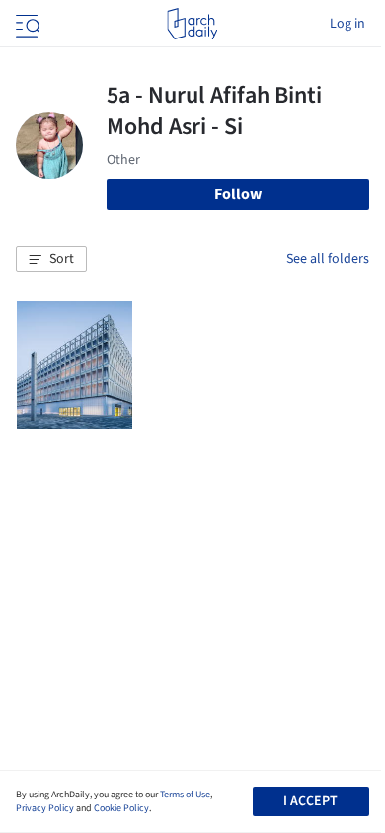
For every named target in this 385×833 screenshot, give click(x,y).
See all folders (327, 258)
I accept (310, 801)
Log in (347, 24)
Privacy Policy (45, 808)
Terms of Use (185, 794)
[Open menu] (25, 24)
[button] (51, 259)
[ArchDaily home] (192, 23)
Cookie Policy (121, 808)
